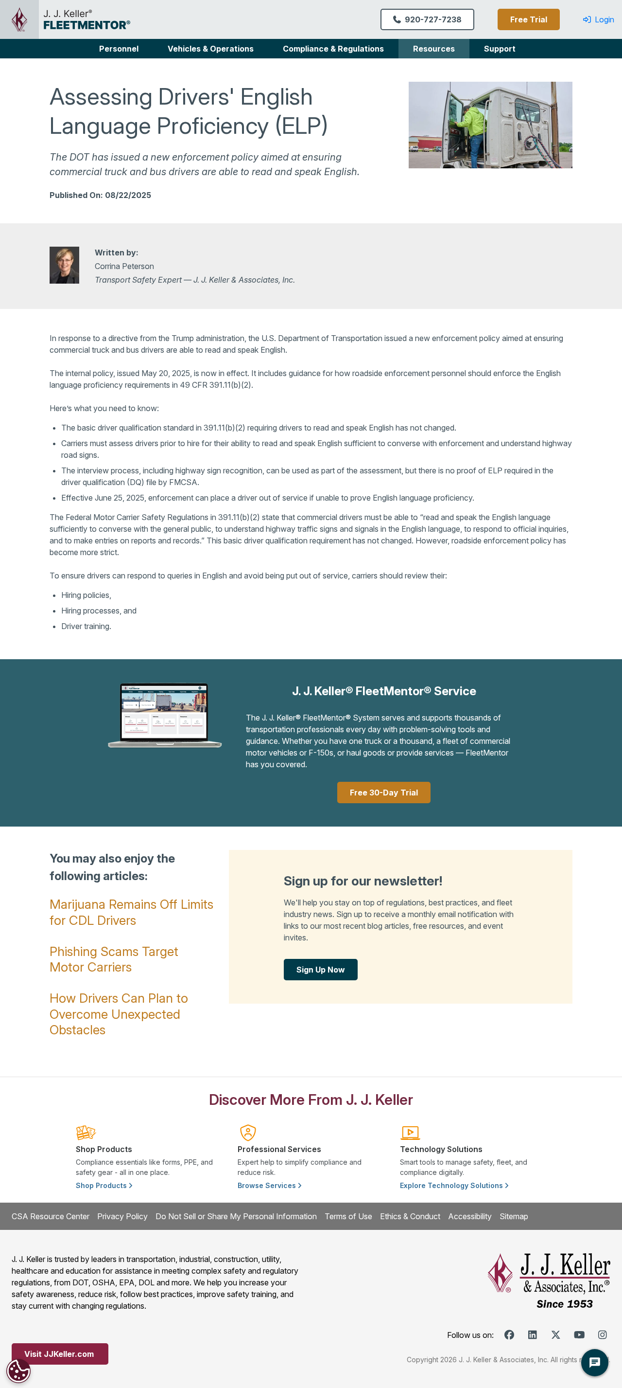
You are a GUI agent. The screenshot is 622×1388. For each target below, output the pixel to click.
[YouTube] (579, 1335)
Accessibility (470, 1216)
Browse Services (268, 1185)
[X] (556, 1335)
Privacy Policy (122, 1216)
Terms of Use (348, 1216)
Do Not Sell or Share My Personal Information (236, 1216)
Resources (434, 49)
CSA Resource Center (50, 1216)
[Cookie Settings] (18, 1371)
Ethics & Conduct (410, 1216)
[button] (119, 48)
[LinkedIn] (532, 1335)
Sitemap (514, 1216)
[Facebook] (509, 1335)
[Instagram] (602, 1335)
